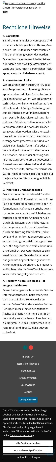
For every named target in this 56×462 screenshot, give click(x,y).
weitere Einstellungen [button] (28, 457)
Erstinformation (28, 377)
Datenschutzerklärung (22, 435)
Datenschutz (28, 370)
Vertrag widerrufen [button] (28, 399)
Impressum (28, 356)
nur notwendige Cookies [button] (28, 450)
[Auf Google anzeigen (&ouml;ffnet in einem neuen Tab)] (31, 347)
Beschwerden (28, 384)
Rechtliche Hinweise (28, 363)
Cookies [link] (28, 392)
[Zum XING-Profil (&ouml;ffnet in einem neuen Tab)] (25, 347)
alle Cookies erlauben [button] (28, 443)
